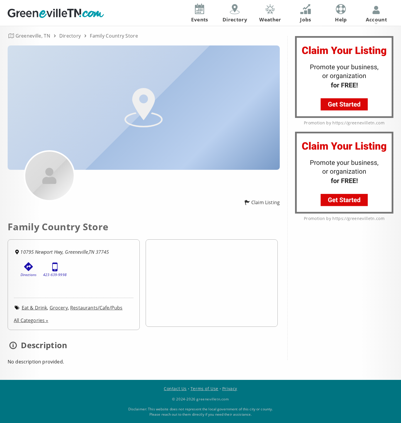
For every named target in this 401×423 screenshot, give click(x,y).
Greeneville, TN (33, 36)
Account (376, 19)
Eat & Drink (34, 307)
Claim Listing (265, 202)
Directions (29, 274)
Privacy (229, 388)
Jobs (305, 19)
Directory (70, 36)
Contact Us (175, 388)
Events (199, 19)
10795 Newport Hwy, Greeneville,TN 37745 (64, 252)
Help (341, 19)
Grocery (59, 307)
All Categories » (31, 320)
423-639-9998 (55, 274)
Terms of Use (204, 388)
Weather (270, 19)
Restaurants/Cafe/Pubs (96, 307)
